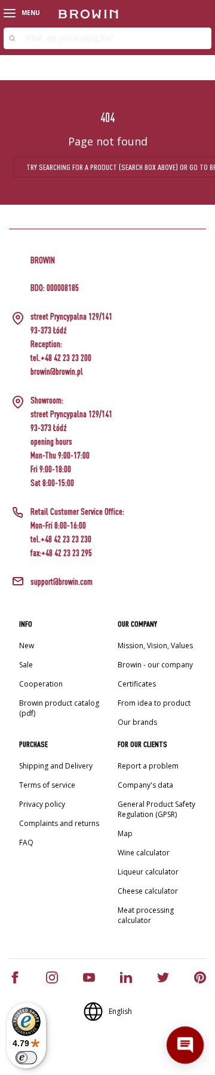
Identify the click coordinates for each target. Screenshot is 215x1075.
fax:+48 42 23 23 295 (61, 553)
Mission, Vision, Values (155, 645)
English (120, 1011)
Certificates (137, 684)
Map (125, 833)
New (26, 645)
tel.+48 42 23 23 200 (60, 358)
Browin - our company (155, 665)
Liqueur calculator (148, 872)
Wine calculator (144, 853)
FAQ (26, 842)
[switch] (26, 1057)
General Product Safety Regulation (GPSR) (156, 809)
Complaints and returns (59, 823)
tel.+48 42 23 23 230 (60, 539)
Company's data (145, 785)
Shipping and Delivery (56, 766)
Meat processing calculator (146, 915)
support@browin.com (61, 581)
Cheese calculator (148, 891)
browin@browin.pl (56, 371)
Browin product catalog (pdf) (59, 708)
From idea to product (154, 703)
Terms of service (47, 785)
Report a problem (148, 766)
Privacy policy (42, 804)
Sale (26, 665)
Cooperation (41, 684)
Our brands (137, 722)
